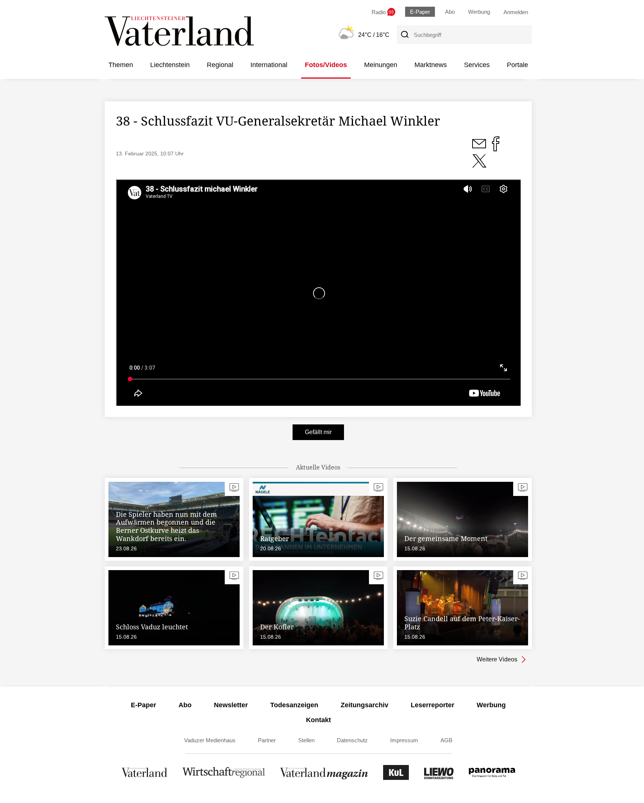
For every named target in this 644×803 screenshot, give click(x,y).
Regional (220, 65)
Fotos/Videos (326, 65)
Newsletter (231, 705)
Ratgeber (274, 538)
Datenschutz (352, 740)
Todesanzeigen (294, 705)
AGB (446, 740)
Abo (450, 12)
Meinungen (380, 65)
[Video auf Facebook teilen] (495, 148)
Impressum (404, 740)
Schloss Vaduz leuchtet (152, 626)
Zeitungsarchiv (364, 705)
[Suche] (404, 34)
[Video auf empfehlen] (479, 165)
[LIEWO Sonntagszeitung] (439, 778)
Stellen (306, 740)
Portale (517, 65)
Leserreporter (432, 705)
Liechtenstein (170, 65)
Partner (267, 740)
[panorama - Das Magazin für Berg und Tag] (492, 778)
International (268, 65)
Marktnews (430, 65)
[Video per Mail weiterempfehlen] (479, 148)
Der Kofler (277, 626)
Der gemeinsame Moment (445, 538)
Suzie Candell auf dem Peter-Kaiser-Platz (462, 622)
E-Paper (420, 12)
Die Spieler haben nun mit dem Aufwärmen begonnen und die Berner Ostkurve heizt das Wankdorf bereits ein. (166, 526)
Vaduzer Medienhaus (210, 740)
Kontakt (318, 720)
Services (477, 65)
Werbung (479, 12)
